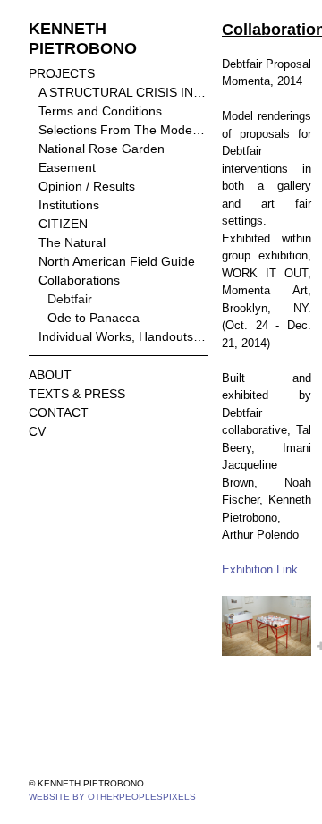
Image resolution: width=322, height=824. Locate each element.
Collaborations (79, 280)
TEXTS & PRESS (77, 394)
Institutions (68, 205)
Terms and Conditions (100, 111)
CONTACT (59, 412)
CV (37, 431)
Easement (67, 167)
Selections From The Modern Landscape (123, 130)
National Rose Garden (101, 148)
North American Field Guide (116, 261)
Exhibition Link (260, 569)
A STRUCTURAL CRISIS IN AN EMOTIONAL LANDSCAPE (123, 92)
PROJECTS (62, 73)
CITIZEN (63, 224)
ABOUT (50, 375)
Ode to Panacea (93, 317)
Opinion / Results (86, 186)
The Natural (72, 242)
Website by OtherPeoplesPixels (112, 797)
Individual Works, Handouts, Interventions (123, 336)
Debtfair (69, 299)
